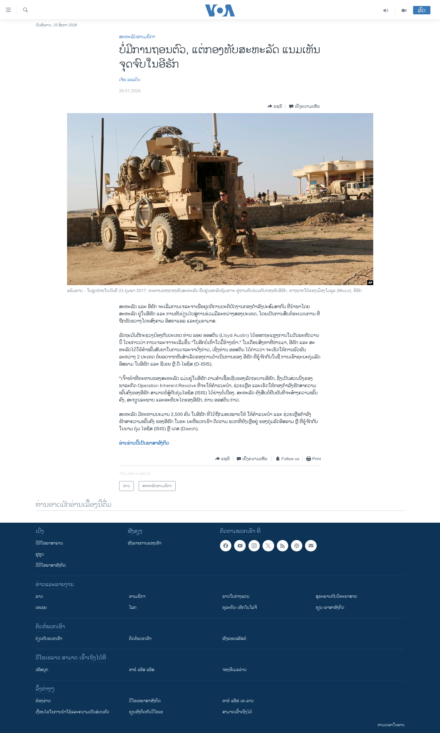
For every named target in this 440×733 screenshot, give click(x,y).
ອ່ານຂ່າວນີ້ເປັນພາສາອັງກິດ (144, 443)
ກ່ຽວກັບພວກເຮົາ (49, 638)
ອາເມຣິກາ (137, 596)
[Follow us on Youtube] (239, 545)
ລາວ (39, 596)
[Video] (404, 10)
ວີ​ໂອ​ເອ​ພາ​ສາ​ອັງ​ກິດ (145, 701)
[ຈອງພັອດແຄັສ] (310, 545)
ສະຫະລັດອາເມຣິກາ (137, 37)
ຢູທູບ (40, 554)
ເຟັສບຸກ (42, 670)
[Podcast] (296, 545)
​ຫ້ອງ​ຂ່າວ (43, 701)
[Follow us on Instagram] (254, 545)
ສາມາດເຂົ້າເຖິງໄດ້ (237, 712)
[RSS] (282, 545)
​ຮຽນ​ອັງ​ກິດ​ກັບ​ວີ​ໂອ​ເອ (146, 712)
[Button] (275, 106)
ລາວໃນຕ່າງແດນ (235, 596)
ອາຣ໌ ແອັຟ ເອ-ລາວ (238, 701)
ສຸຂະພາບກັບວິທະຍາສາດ (336, 596)
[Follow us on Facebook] (225, 545)
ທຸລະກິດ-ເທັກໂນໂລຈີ (239, 607)
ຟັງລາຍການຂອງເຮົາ (144, 543)
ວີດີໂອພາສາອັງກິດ (51, 565)
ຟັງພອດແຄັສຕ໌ (234, 638)
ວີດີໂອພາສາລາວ (49, 543)
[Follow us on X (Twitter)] (268, 545)
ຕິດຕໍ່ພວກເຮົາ (140, 638)
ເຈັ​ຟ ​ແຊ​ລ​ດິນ (129, 79)
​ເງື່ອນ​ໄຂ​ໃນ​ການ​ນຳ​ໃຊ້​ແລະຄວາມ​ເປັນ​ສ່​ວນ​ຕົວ (72, 712)
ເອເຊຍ (41, 607)
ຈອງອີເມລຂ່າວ (234, 670)
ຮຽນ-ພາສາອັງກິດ (330, 607)
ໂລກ (132, 607)
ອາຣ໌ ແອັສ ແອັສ (141, 670)
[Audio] (386, 10)
